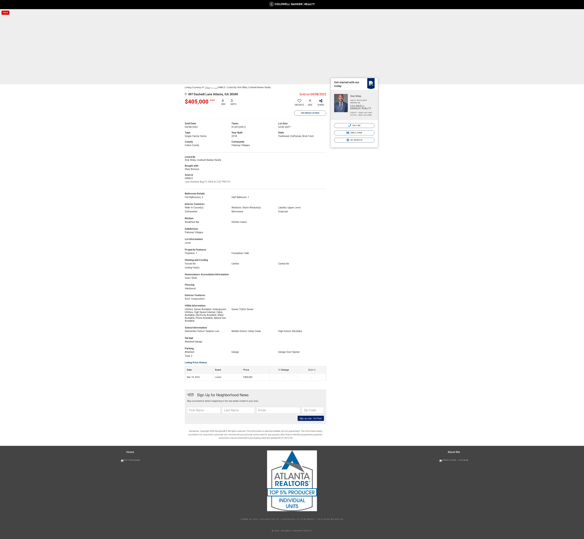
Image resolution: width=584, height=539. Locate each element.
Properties (473, 6)
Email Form (356, 133)
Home (459, 4)
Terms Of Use (249, 519)
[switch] (299, 103)
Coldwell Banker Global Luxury (564, 4)
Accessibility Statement (298, 519)
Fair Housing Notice (330, 519)
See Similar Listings (310, 113)
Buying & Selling (493, 6)
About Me (511, 6)
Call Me (356, 125)
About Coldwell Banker (533, 4)
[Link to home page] (292, 4)
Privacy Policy (270, 519)
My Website (356, 140)
